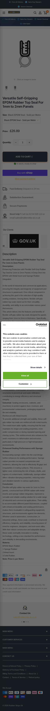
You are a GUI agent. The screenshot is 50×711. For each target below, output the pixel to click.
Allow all (25, 375)
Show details (36, 367)
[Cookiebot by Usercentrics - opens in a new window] (36, 325)
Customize (23, 384)
